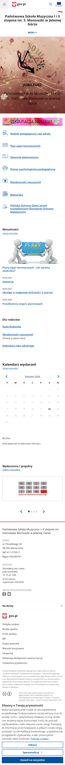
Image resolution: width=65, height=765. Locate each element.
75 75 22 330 (9, 574)
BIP (4, 638)
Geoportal (7, 653)
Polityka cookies (10, 624)
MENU (31, 32)
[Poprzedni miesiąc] (7, 376)
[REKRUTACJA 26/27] (32, 122)
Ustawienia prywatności (14, 662)
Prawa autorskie (10, 643)
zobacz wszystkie (10, 233)
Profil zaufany (9, 633)
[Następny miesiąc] (58, 376)
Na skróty (7, 605)
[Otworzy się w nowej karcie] (4, 594)
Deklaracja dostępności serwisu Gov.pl (22, 658)
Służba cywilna (10, 629)
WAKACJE (8, 282)
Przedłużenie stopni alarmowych (22, 304)
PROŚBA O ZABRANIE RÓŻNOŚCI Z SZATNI (27, 292)
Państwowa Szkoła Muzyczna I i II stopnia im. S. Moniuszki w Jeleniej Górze (32, 20)
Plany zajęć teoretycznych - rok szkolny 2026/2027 (26, 269)
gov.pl (13, 616)
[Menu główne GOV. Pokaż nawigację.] (4, 4)
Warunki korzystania (13, 648)
